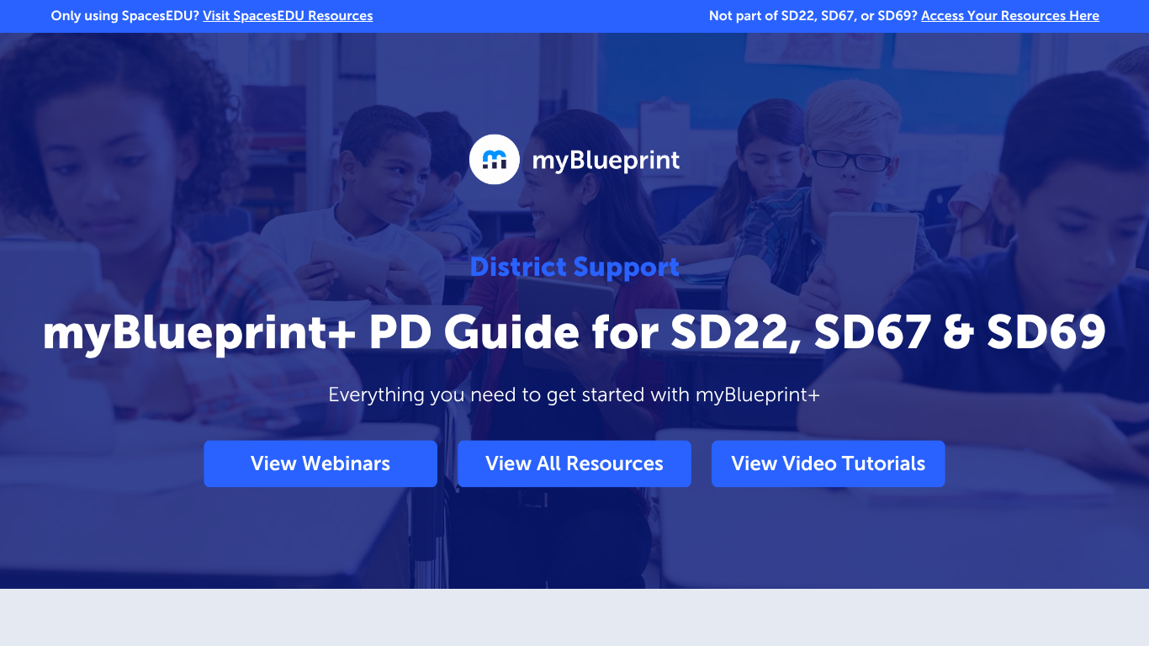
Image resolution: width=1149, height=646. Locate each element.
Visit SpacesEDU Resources (288, 16)
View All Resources (574, 464)
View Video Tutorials (829, 464)
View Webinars (320, 464)
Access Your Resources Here (1010, 16)
